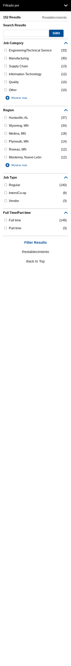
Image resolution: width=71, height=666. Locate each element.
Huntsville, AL (18, 117)
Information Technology (25, 74)
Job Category (13, 43)
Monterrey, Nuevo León (25, 157)
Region (8, 110)
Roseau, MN (17, 149)
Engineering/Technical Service (30, 50)
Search (56, 33)
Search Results (14, 25)
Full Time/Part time (17, 212)
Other (13, 90)
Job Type (10, 177)
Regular (14, 185)
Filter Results (35, 243)
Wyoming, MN (19, 125)
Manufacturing (19, 58)
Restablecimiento (54, 17)
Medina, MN (17, 133)
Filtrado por (11, 5)
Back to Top (35, 261)
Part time (15, 228)
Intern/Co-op (17, 193)
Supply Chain (18, 66)
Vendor (14, 201)
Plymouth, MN (19, 141)
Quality (14, 82)
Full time (15, 220)
